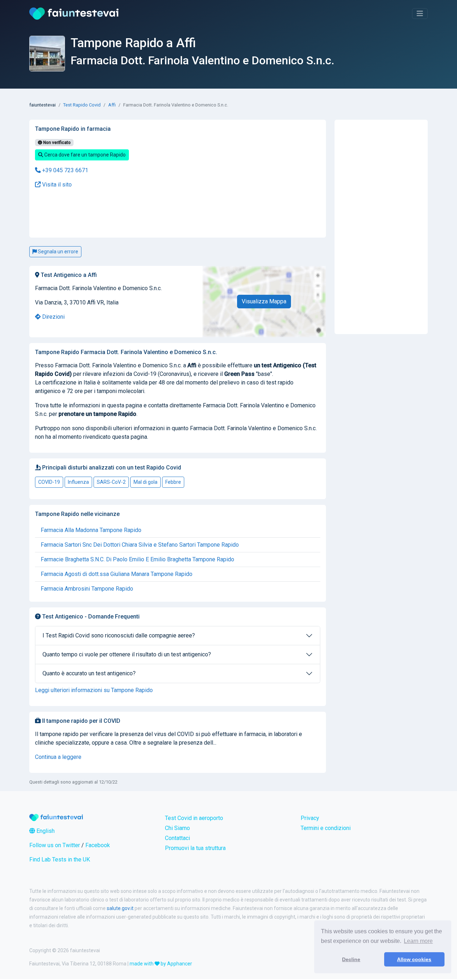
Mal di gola (145, 482)
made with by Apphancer (161, 963)
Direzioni (53, 316)
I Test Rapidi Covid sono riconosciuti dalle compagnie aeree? (118, 635)
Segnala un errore (57, 251)
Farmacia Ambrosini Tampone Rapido (87, 588)
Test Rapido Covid (82, 105)
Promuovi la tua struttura (195, 848)
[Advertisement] (128, 213)
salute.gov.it (120, 908)
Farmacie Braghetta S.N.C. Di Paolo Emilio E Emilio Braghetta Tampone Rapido (137, 559)
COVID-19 (49, 482)
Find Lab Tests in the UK (59, 859)
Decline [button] (351, 959)
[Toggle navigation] (420, 13)
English (45, 831)
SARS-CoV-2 (111, 482)
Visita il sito (56, 184)
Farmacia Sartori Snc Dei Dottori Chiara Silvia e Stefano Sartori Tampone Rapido (140, 544)
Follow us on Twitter (54, 845)
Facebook (97, 845)
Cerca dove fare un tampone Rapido (84, 155)
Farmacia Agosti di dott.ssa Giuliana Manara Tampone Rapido (116, 574)
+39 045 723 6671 (64, 170)
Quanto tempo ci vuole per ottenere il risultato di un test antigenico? (126, 654)
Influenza (78, 482)
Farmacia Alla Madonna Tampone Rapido (91, 530)
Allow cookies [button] (414, 959)
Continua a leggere (58, 757)
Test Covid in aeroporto (194, 818)
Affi (112, 105)
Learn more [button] (418, 941)
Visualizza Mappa (264, 301)
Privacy (310, 818)
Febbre (173, 482)
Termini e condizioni (326, 828)
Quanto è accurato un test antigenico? (89, 673)
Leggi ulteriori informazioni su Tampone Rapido (94, 690)
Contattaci (177, 838)
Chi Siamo (177, 828)
